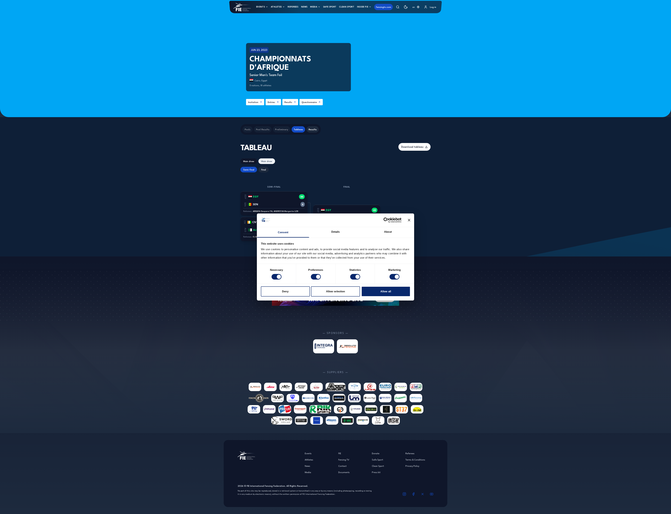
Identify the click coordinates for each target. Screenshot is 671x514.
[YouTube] (431, 494)
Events (260, 7)
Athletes (276, 7)
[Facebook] (413, 494)
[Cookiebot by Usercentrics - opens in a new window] (386, 220)
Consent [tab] (283, 232)
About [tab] (388, 231)
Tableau (298, 129)
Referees (293, 7)
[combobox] (416, 7)
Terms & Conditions (415, 460)
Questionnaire (309, 102)
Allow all (385, 291)
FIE (339, 453)
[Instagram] (404, 494)
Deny (285, 291)
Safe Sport (329, 7)
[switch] (316, 277)
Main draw (248, 161)
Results (288, 102)
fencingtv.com (383, 7)
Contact (342, 466)
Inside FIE (362, 7)
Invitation (253, 102)
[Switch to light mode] (405, 6)
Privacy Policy (412, 466)
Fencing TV (343, 460)
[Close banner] (409, 220)
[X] (422, 494)
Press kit (376, 472)
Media (313, 7)
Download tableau (412, 147)
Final (263, 170)
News (304, 7)
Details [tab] (335, 231)
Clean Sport (346, 7)
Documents (344, 472)
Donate (375, 453)
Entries (271, 102)
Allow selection (335, 291)
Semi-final (248, 170)
